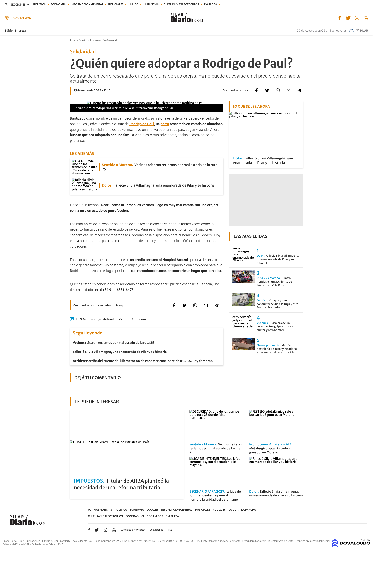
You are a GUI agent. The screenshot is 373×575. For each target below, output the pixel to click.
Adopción (139, 319)
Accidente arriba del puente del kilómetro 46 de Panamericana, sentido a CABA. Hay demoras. (143, 361)
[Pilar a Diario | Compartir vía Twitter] (267, 90)
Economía (58, 4)
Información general (87, 4)
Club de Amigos (152, 516)
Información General (103, 40)
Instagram (105, 530)
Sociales (219, 509)
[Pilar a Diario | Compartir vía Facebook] (256, 90)
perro (164, 124)
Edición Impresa (15, 30)
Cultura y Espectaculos (181, 4)
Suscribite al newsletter (133, 529)
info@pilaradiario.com (253, 540)
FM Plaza (210, 4)
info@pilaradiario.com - (216, 540)
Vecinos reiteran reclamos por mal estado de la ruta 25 (113, 343)
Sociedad (132, 516)
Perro (123, 319)
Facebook (89, 530)
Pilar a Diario (78, 40)
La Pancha (151, 4)
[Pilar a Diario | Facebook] (339, 18)
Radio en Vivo (21, 18)
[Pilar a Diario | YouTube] (365, 18)
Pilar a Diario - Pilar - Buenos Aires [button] (21, 540)
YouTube (114, 529)
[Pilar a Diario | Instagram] (357, 18)
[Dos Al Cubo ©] (351, 546)
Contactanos (156, 529)
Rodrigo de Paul (141, 124)
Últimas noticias (100, 509)
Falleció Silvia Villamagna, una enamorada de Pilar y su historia (120, 352)
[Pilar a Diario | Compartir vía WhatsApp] (278, 90)
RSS (170, 529)
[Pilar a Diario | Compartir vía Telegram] (299, 90)
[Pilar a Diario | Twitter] (348, 18)
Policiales (116, 4)
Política (39, 4)
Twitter (97, 529)
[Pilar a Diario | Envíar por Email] (288, 90)
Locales (152, 509)
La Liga (133, 4)
